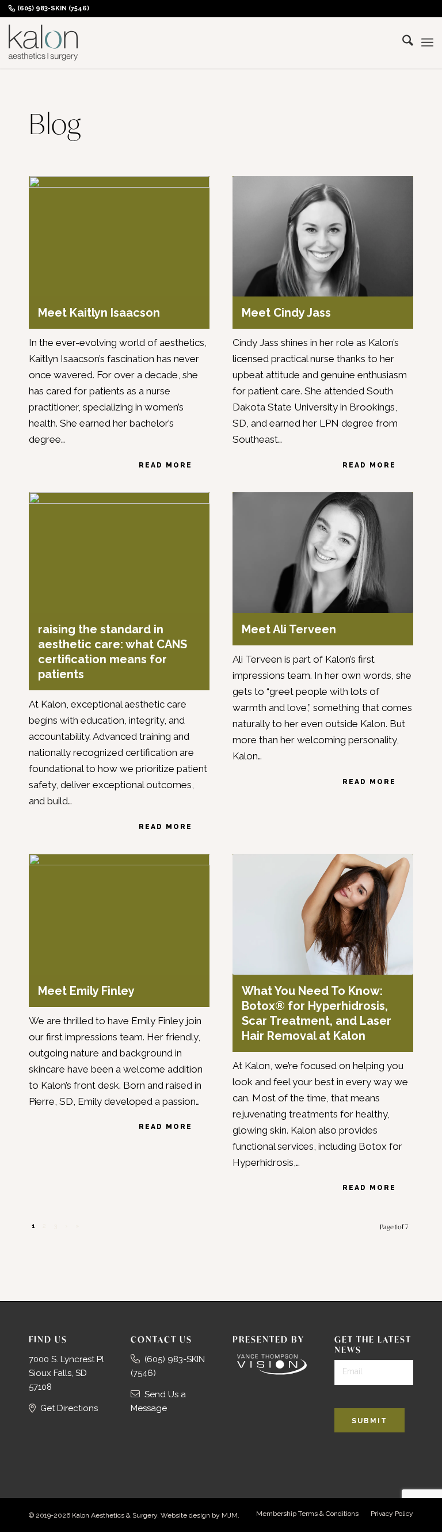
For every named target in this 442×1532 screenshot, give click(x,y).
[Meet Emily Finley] (119, 914)
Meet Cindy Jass (286, 313)
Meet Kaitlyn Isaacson (99, 313)
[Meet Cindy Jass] (323, 236)
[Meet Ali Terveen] (323, 552)
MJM (230, 1515)
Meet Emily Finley (86, 991)
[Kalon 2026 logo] (43, 43)
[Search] (402, 43)
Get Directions (69, 1408)
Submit (369, 1421)
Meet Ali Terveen (289, 629)
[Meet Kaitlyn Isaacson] (119, 236)
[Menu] (427, 42)
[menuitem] (52, 9)
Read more (165, 465)
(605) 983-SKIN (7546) (53, 8)
